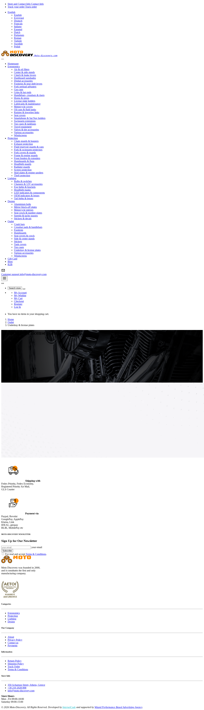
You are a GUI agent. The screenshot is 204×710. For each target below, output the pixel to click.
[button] (11, 12)
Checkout (19, 301)
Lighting (12, 618)
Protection (13, 616)
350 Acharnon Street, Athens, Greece (26, 685)
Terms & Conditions (36, 554)
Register (18, 304)
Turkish (18, 41)
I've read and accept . (26, 554)
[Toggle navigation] (4, 278)
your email (36, 547)
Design (11, 621)
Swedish (18, 43)
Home (11, 319)
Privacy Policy (15, 639)
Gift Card (12, 258)
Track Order (14, 666)
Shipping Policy (16, 663)
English (18, 15)
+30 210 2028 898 (17, 687)
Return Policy (15, 660)
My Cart (18, 298)
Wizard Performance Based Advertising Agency (118, 707)
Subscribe (7, 551)
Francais (18, 23)
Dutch (17, 32)
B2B (10, 264)
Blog (10, 261)
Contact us (13, 642)
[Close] (2, 59)
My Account (20, 292)
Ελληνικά (19, 18)
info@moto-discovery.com (21, 690)
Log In (17, 307)
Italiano (18, 26)
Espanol (18, 29)
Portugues (19, 35)
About (11, 637)
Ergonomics (14, 613)
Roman (17, 38)
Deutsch (18, 20)
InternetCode (69, 707)
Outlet (11, 322)
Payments (12, 645)
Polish (17, 46)
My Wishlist (20, 295)
